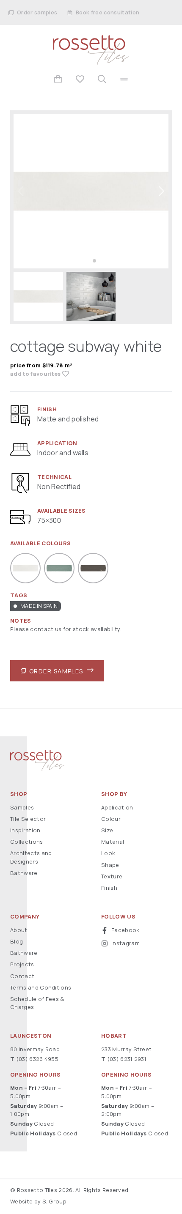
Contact (22, 976)
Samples (22, 807)
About (19, 930)
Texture (111, 876)
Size (107, 830)
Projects (22, 964)
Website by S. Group (38, 1201)
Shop (18, 794)
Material (112, 841)
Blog (16, 941)
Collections (26, 841)
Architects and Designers (31, 857)
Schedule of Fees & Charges (37, 1003)
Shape (110, 865)
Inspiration (25, 830)
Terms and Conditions (40, 987)
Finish (109, 887)
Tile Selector (28, 819)
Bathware (24, 873)
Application (117, 807)
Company (24, 916)
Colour (111, 819)
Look (108, 853)
